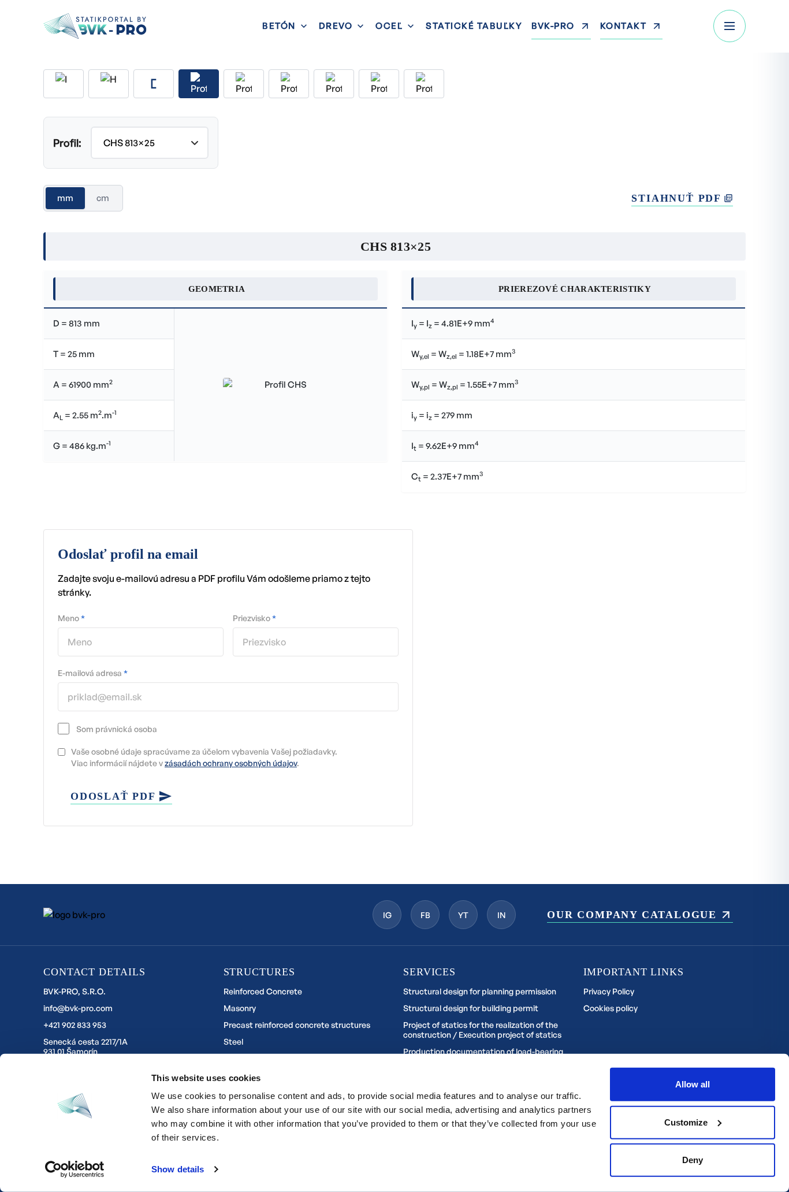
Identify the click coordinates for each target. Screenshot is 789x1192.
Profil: (67, 142)
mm (65, 197)
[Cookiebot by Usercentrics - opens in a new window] (74, 1169)
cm (102, 197)
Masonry (240, 1008)
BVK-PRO (553, 25)
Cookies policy (610, 1008)
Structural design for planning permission (479, 991)
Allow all (692, 1084)
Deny (692, 1160)
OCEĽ (389, 26)
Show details (177, 1169)
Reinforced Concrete (263, 991)
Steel (233, 1041)
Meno (71, 618)
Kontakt (623, 25)
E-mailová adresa (93, 673)
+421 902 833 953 (74, 1025)
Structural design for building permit (470, 1008)
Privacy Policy (608, 991)
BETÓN (279, 26)
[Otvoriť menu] (729, 26)
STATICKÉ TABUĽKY (474, 25)
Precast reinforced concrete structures (297, 1025)
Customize (686, 1122)
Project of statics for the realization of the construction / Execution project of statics (482, 1029)
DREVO (336, 26)
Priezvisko (254, 618)
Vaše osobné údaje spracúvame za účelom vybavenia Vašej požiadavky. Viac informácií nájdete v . (204, 757)
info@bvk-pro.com (78, 1008)
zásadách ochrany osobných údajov (231, 763)
